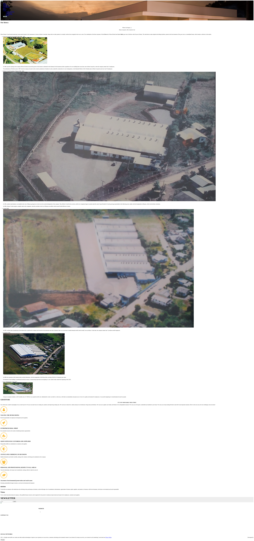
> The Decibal (53, 511)
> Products (47, 511)
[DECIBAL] (127, 10)
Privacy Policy (109, 537)
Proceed (2, 539)
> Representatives (59, 511)
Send (15, 501)
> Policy (77, 511)
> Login (73, 511)
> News (65, 511)
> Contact (69, 511)
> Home (43, 511)
